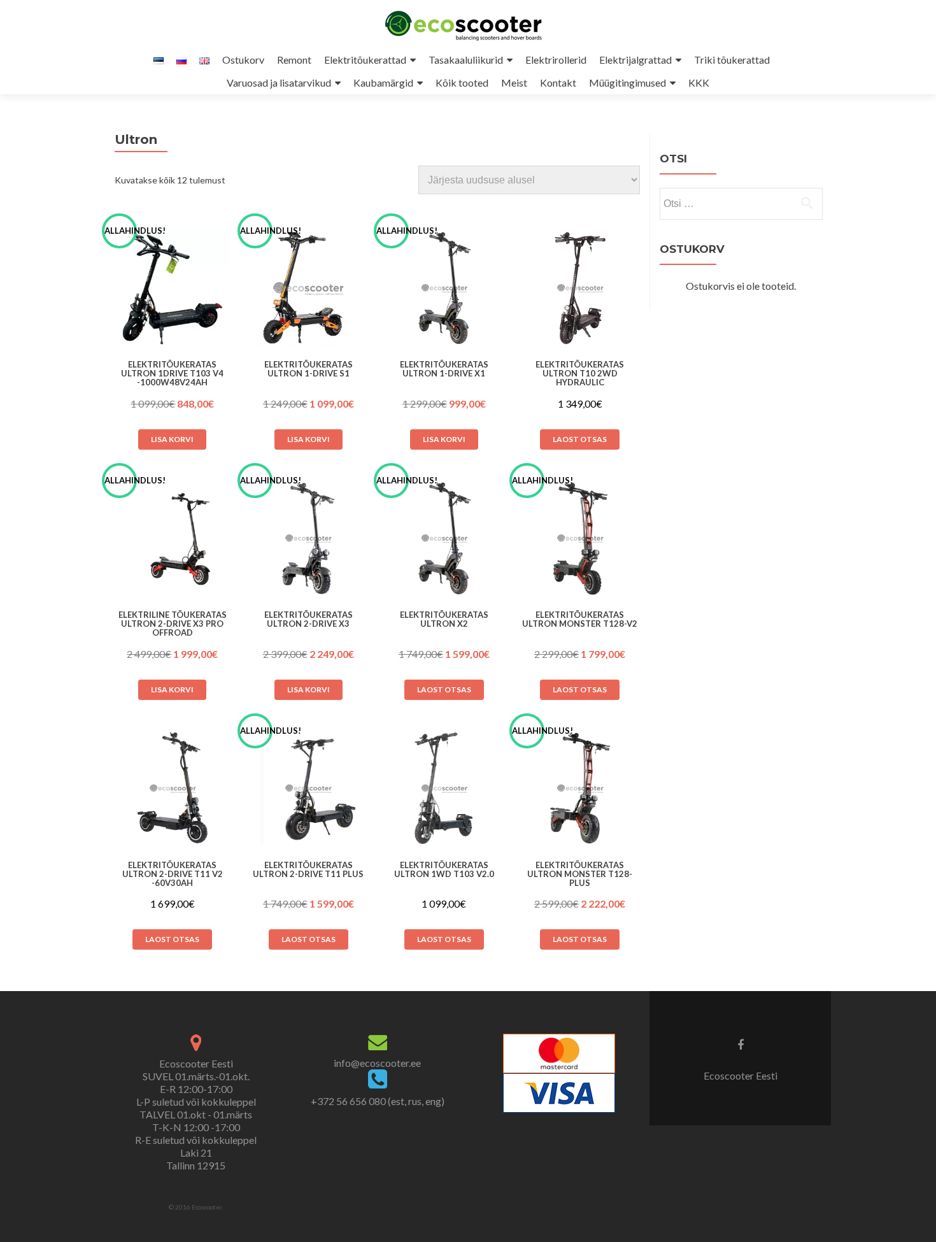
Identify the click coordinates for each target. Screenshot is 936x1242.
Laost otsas (580, 439)
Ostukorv (243, 60)
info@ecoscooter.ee (377, 1063)
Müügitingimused (627, 82)
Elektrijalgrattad (635, 60)
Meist (514, 82)
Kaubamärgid (383, 82)
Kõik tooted (462, 82)
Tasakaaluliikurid (466, 60)
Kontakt (558, 82)
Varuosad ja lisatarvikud (279, 82)
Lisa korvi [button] (172, 439)
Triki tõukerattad (732, 60)
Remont (294, 60)
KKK (698, 82)
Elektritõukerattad (365, 60)
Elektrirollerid (555, 60)
